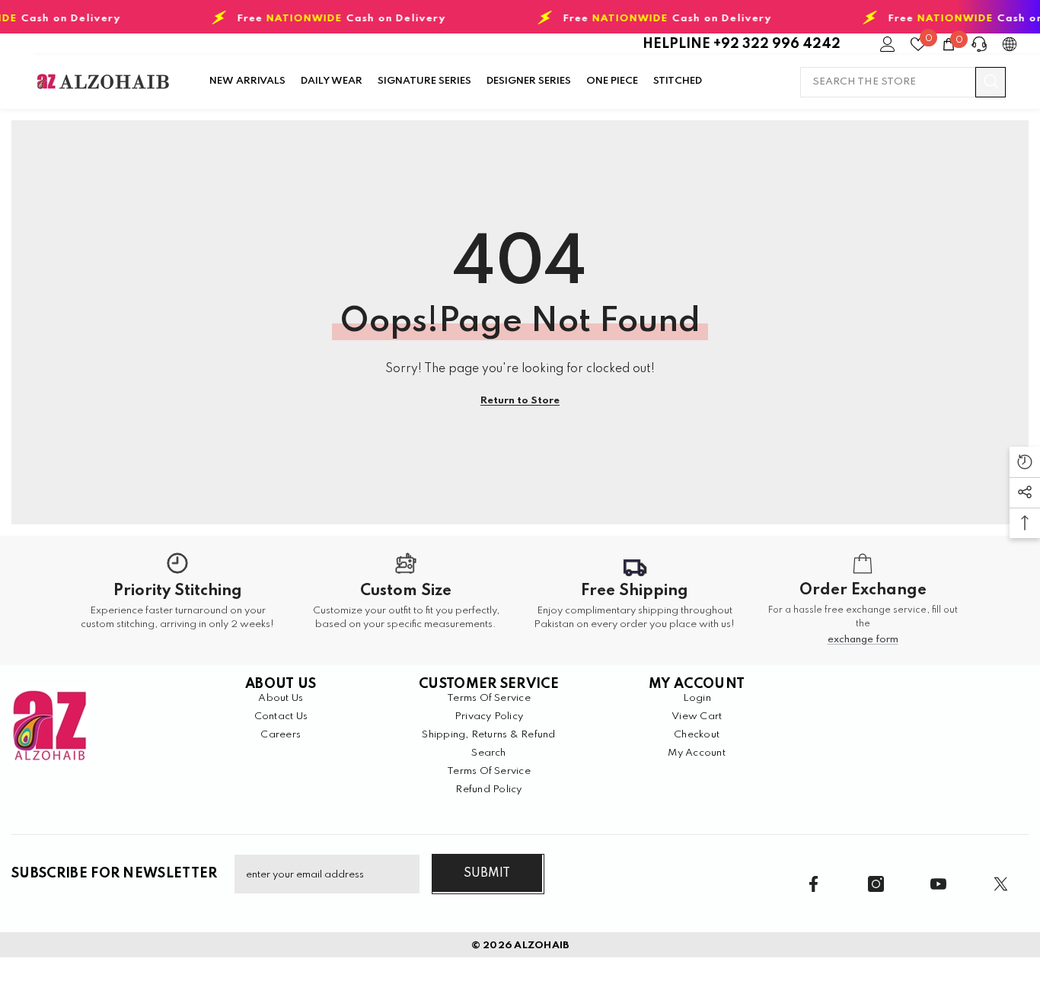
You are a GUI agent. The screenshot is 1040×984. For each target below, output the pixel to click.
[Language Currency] (1009, 44)
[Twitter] (1001, 884)
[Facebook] (813, 884)
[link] (177, 600)
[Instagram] (876, 884)
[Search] (903, 82)
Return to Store (520, 401)
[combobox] (887, 82)
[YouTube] (938, 884)
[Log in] (887, 44)
